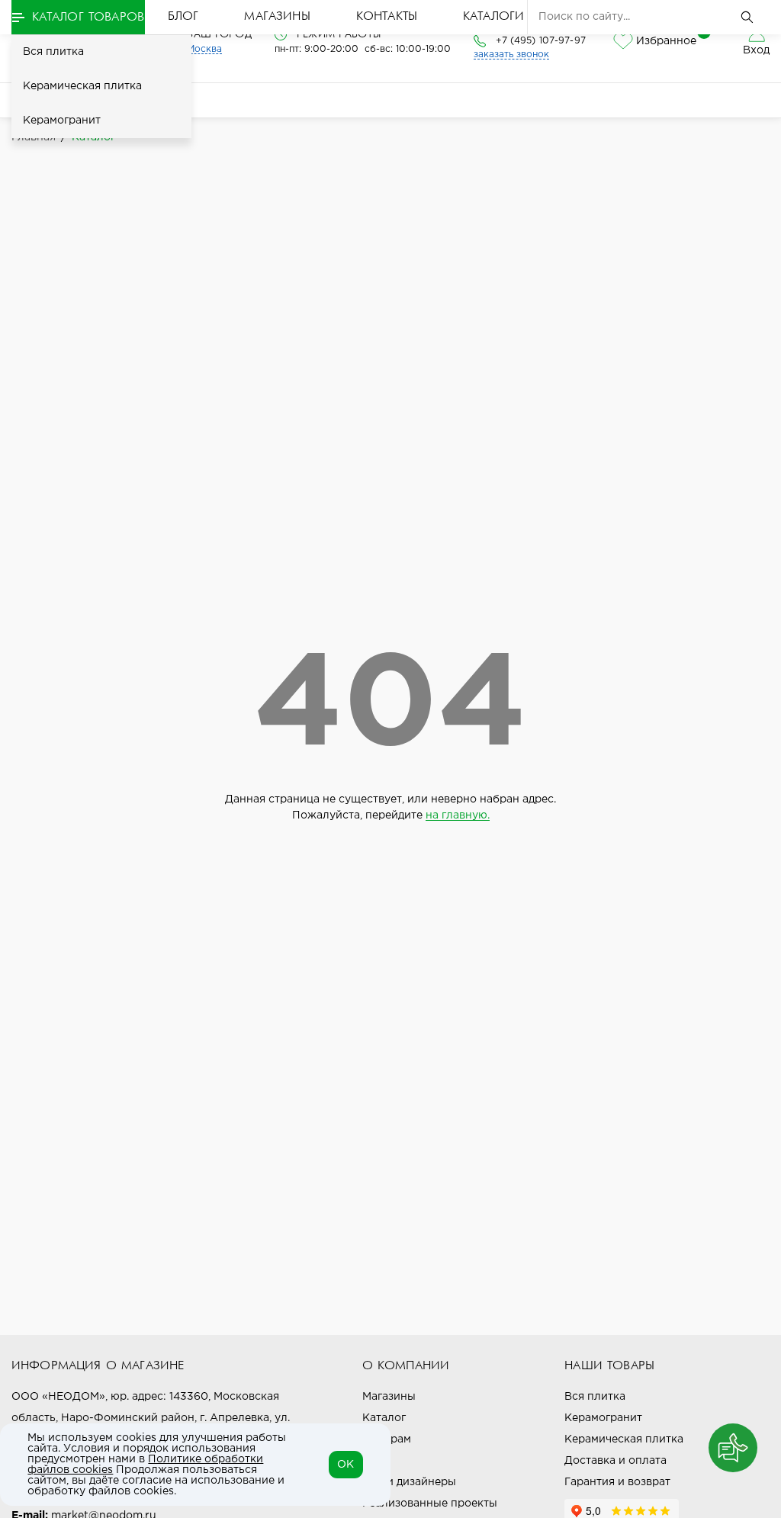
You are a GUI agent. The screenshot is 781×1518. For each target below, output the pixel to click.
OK (345, 1464)
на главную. (458, 815)
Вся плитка (53, 51)
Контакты (386, 17)
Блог (183, 17)
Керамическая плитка (82, 86)
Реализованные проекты (429, 1503)
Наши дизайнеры (409, 1482)
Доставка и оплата (615, 1460)
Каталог (384, 1418)
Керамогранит (62, 120)
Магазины (277, 17)
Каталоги (493, 17)
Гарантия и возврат (617, 1482)
